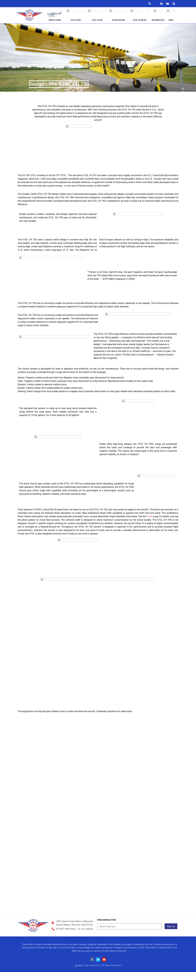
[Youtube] (167, 3)
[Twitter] (174, 3)
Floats (149, 516)
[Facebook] (161, 3)
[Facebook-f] (92, 959)
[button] (149, 3)
